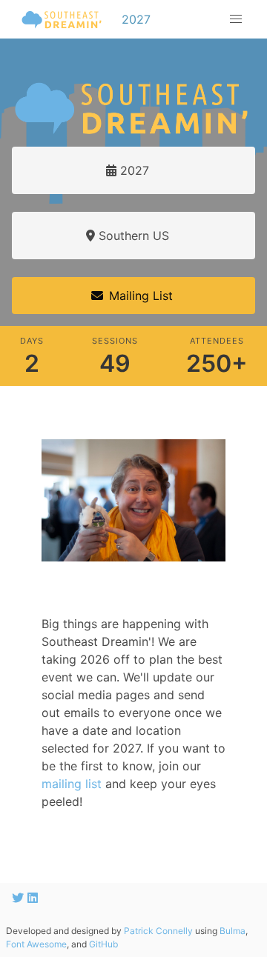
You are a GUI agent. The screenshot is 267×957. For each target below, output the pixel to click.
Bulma (232, 930)
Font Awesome (36, 944)
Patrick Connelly (158, 930)
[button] (236, 19)
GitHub (103, 944)
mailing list (72, 783)
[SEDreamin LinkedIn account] (32, 897)
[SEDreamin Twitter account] (19, 897)
